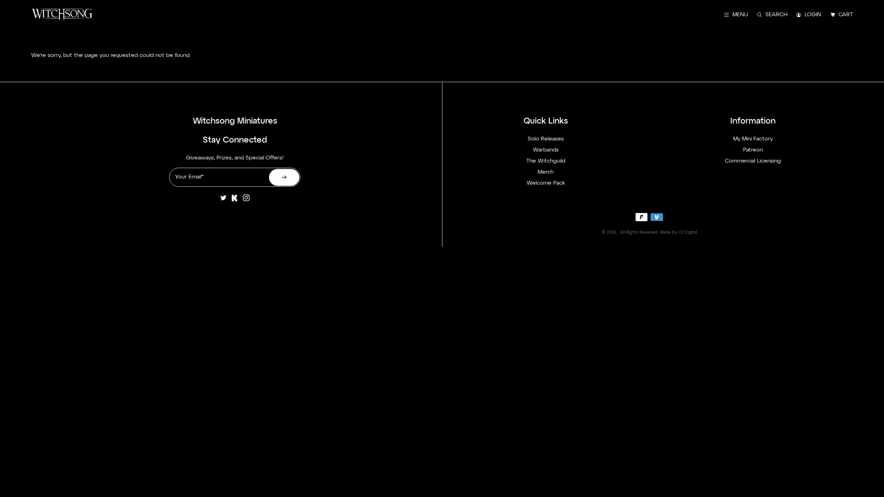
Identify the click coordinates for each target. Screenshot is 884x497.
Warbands (546, 150)
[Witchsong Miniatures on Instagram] (246, 200)
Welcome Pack (546, 183)
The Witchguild (545, 161)
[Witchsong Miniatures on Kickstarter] (235, 200)
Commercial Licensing (753, 161)
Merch (546, 172)
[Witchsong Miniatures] (62, 14)
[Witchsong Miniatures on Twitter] (223, 200)
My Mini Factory (753, 139)
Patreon (753, 150)
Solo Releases (546, 139)
